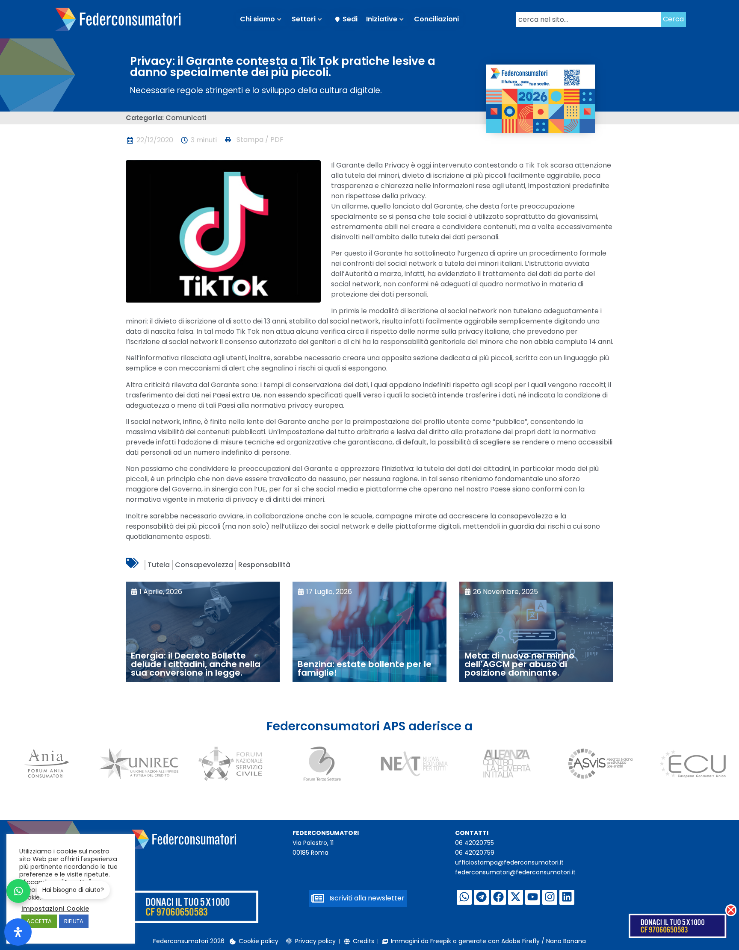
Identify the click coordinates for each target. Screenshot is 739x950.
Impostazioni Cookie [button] (55, 908)
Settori (304, 19)
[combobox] (588, 19)
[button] (254, 139)
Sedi (350, 19)
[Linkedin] (566, 897)
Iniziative (381, 19)
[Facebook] (498, 897)
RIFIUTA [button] (73, 921)
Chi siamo (257, 19)
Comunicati (186, 118)
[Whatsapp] (464, 897)
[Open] (18, 932)
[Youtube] (532, 897)
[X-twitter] (515, 897)
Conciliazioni (436, 19)
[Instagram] (549, 897)
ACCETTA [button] (39, 921)
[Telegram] (481, 897)
